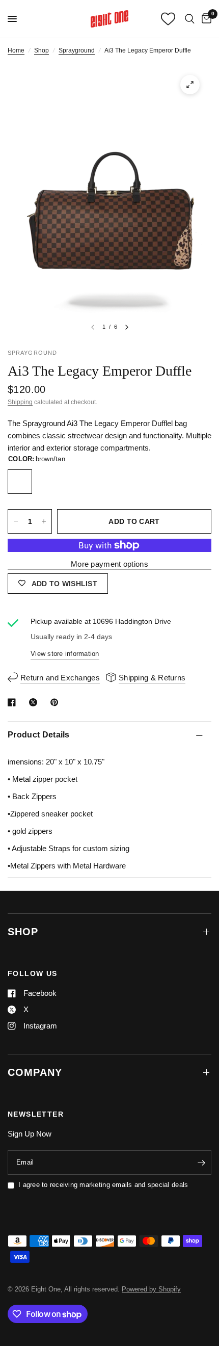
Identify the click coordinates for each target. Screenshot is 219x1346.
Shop (41, 50)
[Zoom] (190, 84)
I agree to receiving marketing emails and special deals (103, 1185)
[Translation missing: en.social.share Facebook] (14, 702)
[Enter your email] (201, 1162)
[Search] (189, 19)
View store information (65, 653)
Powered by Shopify (151, 1289)
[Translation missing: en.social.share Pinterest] (56, 702)
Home (16, 50)
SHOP (23, 931)
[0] (204, 19)
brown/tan (20, 481)
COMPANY (35, 1072)
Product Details (39, 734)
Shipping (20, 402)
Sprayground (77, 50)
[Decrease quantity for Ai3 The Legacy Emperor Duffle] (15, 521)
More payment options (109, 564)
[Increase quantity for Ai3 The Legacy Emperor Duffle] (43, 521)
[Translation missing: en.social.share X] (35, 702)
